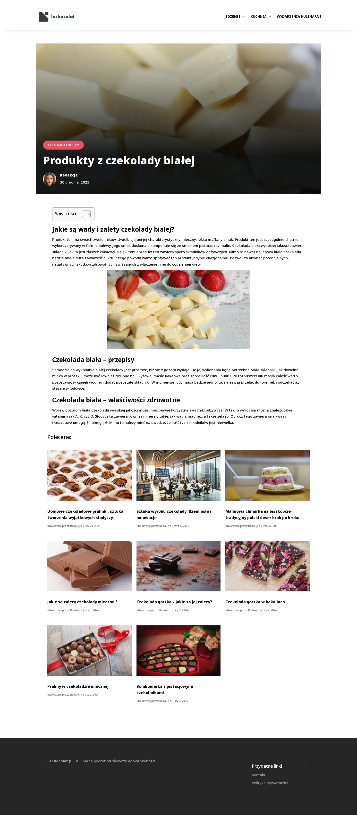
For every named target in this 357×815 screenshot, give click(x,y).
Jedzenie (232, 16)
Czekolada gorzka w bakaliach (255, 602)
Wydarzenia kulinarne (299, 16)
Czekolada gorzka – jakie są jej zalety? (174, 602)
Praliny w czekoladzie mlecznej (78, 686)
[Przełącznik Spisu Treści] (83, 214)
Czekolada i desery (63, 145)
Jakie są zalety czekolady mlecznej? (82, 602)
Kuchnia (259, 16)
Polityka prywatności (270, 782)
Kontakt (258, 774)
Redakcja (76, 526)
